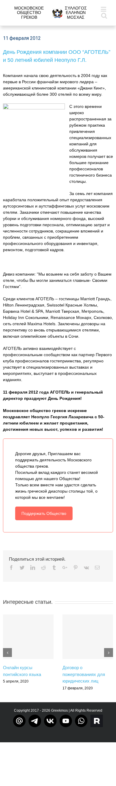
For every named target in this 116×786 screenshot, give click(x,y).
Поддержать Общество (43, 513)
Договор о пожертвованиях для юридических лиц (83, 674)
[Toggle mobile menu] (104, 9)
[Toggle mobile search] (104, 15)
